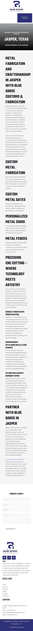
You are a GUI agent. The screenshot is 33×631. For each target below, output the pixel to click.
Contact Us (6, 596)
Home (4, 584)
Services (5, 589)
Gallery (5, 591)
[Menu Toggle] (8, 18)
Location (5, 593)
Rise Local (20, 627)
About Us (5, 587)
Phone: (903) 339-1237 (9, 610)
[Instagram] (9, 558)
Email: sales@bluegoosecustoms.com (14, 612)
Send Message (10, 529)
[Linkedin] (14, 558)
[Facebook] (4, 558)
